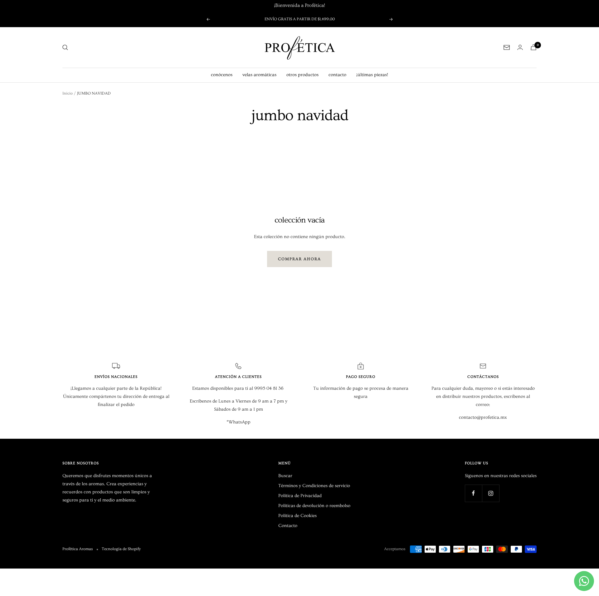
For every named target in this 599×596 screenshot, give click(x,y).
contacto (337, 74)
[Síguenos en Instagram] (490, 493)
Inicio (67, 93)
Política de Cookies (297, 515)
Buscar (285, 475)
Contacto (287, 525)
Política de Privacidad (300, 495)
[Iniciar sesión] (520, 47)
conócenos (221, 74)
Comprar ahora (299, 259)
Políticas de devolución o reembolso (314, 505)
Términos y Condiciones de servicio (314, 485)
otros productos (302, 74)
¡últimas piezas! (372, 74)
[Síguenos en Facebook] (473, 493)
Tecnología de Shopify (121, 549)
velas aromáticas (259, 74)
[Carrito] (533, 47)
